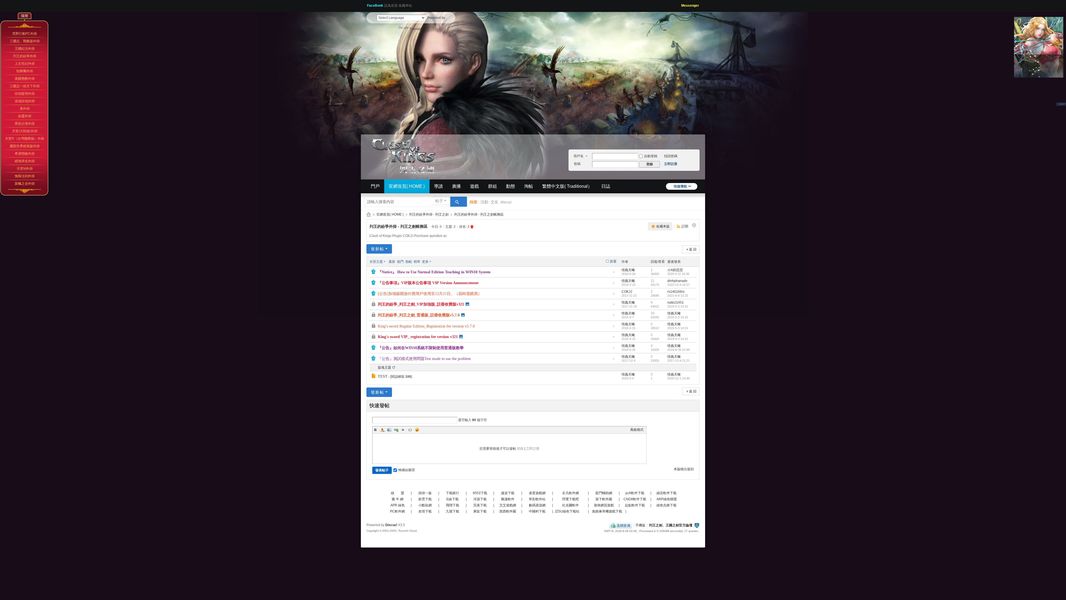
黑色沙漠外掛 (25, 124)
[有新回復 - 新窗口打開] (374, 377)
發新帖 (377, 249)
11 (652, 281)
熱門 (400, 262)
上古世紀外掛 (25, 64)
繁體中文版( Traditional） (567, 186)
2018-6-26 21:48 (678, 349)
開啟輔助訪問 (679, 3)
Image (389, 429)
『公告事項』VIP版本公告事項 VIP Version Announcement (428, 283)
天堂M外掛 (25, 169)
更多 (425, 262)
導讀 (438, 186)
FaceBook (375, 6)
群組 (492, 186)
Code (410, 429)
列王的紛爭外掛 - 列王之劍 (429, 214)
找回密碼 (670, 156)
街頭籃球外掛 (25, 94)
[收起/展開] (694, 225)
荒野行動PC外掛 (24, 34)
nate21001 (675, 302)
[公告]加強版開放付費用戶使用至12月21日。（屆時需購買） (430, 294)
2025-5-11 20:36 (678, 274)
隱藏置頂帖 (613, 284)
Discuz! (391, 525)
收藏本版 (663, 226)
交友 (494, 202)
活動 (484, 202)
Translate (416, 29)
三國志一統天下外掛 (25, 86)
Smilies (417, 429)
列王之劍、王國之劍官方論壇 (670, 525)
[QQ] (620, 525)
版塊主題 (384, 367)
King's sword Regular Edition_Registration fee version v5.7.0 (426, 326)
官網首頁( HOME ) (407, 186)
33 (653, 313)
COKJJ (627, 292)
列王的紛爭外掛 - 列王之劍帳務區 (479, 214)
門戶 (375, 186)
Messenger (690, 6)
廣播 (456, 186)
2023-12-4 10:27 (678, 284)
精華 (417, 262)
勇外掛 (25, 109)
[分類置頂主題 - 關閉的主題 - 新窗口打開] (374, 305)
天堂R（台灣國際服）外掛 (24, 139)
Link (396, 429)
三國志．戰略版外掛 (25, 41)
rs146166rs (676, 292)
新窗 (613, 261)
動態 (510, 186)
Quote (403, 429)
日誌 (605, 186)
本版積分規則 (684, 469)
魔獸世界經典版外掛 (25, 146)
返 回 (693, 249)
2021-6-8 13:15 (677, 295)
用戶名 (579, 156)
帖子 (439, 201)
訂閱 (685, 226)
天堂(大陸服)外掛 (24, 131)
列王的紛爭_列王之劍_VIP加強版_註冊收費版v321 (421, 304)
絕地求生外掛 (25, 161)
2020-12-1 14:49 (678, 378)
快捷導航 (680, 186)
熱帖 (408, 262)
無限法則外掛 (25, 176)
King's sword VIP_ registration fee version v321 (418, 337)
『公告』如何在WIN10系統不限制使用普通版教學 (421, 348)
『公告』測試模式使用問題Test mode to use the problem (424, 359)
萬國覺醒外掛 (25, 79)
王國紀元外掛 (25, 49)
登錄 (520, 449)
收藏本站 (405, 6)
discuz (506, 202)
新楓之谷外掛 (25, 184)
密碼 (577, 164)
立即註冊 (670, 164)
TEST (383, 376)
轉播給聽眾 (406, 470)
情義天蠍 (628, 270)
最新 (392, 262)
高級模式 (636, 430)
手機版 (640, 525)
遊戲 (474, 186)
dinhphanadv (677, 281)
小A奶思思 (675, 270)
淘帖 (528, 186)
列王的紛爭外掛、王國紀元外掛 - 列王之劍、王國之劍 (368, 215)
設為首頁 (391, 6)
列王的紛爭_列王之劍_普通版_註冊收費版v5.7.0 (419, 315)
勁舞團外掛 (24, 71)
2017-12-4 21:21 (678, 360)
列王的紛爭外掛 (24, 56)
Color (382, 429)
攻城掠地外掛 (25, 101)
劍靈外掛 (24, 116)
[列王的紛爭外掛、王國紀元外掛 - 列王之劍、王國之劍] (405, 155)
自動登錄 (650, 156)
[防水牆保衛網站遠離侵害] (697, 525)
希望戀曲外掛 (25, 154)
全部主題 (376, 262)
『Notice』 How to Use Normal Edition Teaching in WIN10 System (434, 272)
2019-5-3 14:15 (677, 306)
